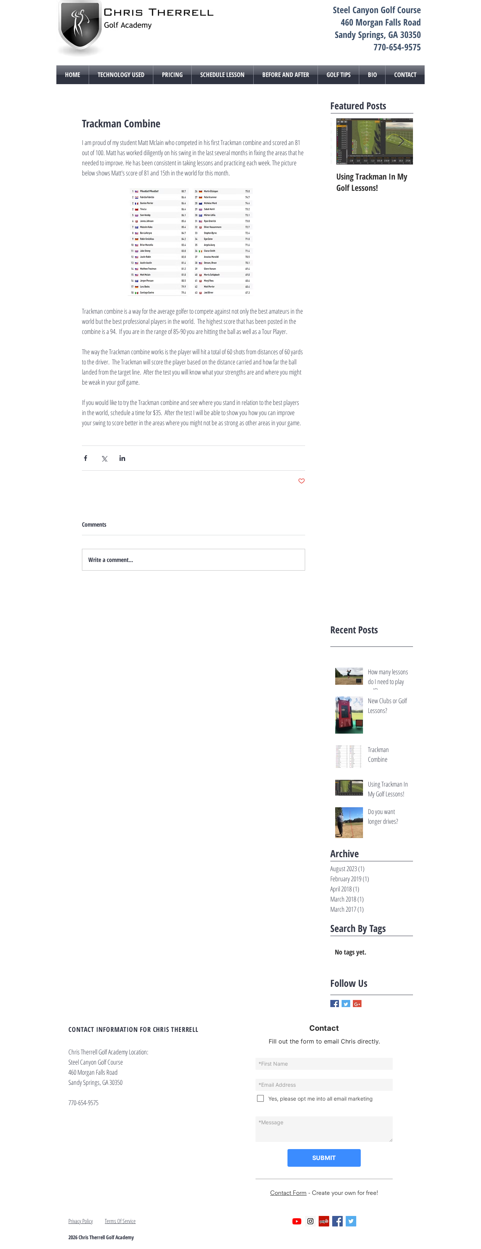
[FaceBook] (337, 1221)
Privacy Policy (80, 1221)
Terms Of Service (120, 1221)
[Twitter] (351, 1221)
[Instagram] (310, 1221)
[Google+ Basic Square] (357, 1004)
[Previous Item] (342, 142)
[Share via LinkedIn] (122, 458)
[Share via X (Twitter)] (103, 458)
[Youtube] (297, 1221)
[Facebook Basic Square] (334, 1004)
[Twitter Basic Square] (346, 1004)
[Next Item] (401, 142)
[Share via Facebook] (85, 458)
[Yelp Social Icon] (324, 1221)
